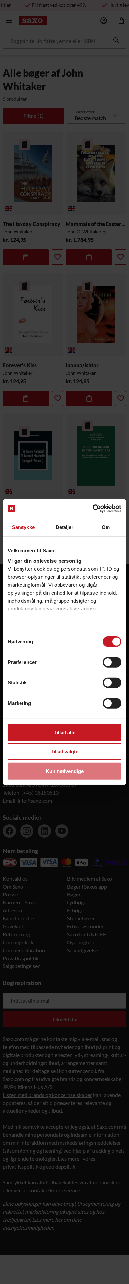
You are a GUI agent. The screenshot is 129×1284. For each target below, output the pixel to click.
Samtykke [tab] (23, 527)
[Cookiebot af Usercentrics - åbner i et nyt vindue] (92, 508)
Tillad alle (64, 732)
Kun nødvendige (65, 771)
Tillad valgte (64, 751)
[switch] (112, 662)
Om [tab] (106, 527)
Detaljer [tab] (65, 527)
